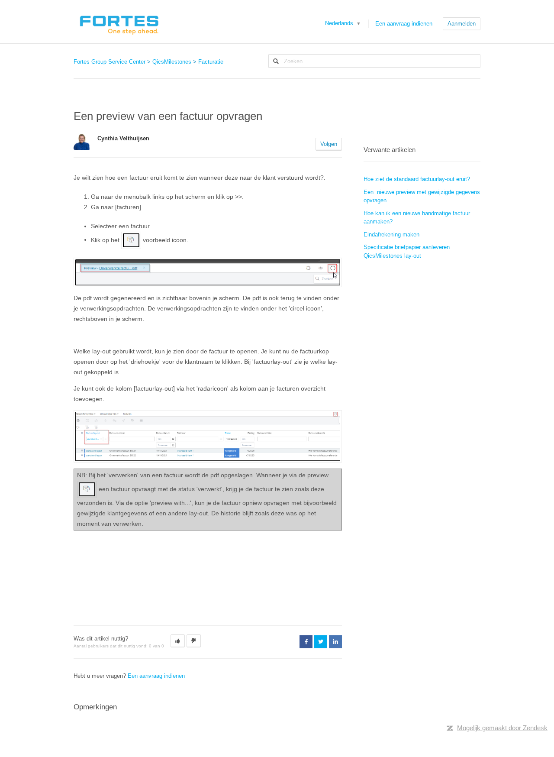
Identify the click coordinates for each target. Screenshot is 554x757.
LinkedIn (335, 641)
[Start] (119, 21)
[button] (178, 640)
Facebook (306, 641)
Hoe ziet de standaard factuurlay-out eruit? (417, 179)
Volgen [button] (328, 144)
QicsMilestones (171, 61)
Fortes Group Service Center (109, 61)
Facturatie (210, 61)
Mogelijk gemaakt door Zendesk (502, 727)
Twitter (320, 641)
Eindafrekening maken (391, 234)
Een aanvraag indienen (403, 23)
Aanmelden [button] (462, 23)
